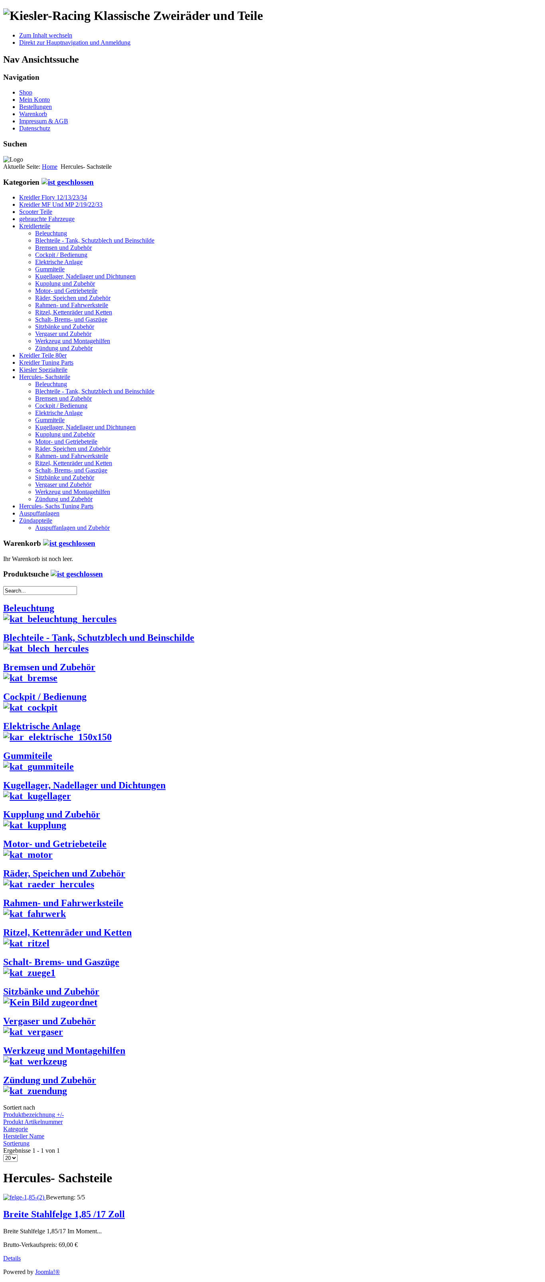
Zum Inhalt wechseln (45, 35)
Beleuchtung (51, 233)
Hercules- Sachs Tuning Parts (56, 506)
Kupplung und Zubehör (65, 283)
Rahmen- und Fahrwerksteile (71, 305)
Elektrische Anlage (59, 262)
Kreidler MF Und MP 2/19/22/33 (61, 204)
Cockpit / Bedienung (61, 254)
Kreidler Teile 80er (43, 355)
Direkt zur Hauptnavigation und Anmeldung (74, 42)
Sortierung (16, 1143)
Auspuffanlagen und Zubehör (72, 527)
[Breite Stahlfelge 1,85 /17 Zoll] (24, 1197)
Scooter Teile (35, 211)
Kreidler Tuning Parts (46, 362)
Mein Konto (34, 99)
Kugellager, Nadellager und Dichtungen (85, 276)
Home (49, 166)
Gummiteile (50, 269)
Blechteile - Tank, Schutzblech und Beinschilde (94, 240)
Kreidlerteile (34, 226)
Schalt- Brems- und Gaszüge (71, 319)
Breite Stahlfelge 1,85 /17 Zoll (64, 1214)
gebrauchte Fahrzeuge (47, 218)
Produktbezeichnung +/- (33, 1114)
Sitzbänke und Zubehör (64, 326)
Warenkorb (33, 114)
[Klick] (67, 182)
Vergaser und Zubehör (63, 333)
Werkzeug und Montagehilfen (72, 341)
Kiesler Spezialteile (43, 369)
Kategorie (15, 1129)
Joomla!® (47, 1271)
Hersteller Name (23, 1136)
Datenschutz (34, 128)
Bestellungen (35, 106)
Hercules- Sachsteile (44, 376)
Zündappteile (35, 520)
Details (12, 1258)
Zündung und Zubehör (64, 348)
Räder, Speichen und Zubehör (73, 297)
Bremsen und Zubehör (63, 247)
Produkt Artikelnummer (33, 1121)
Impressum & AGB (43, 121)
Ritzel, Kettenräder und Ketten (73, 312)
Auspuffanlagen (39, 513)
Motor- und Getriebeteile (66, 290)
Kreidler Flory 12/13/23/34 (53, 197)
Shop (25, 92)
